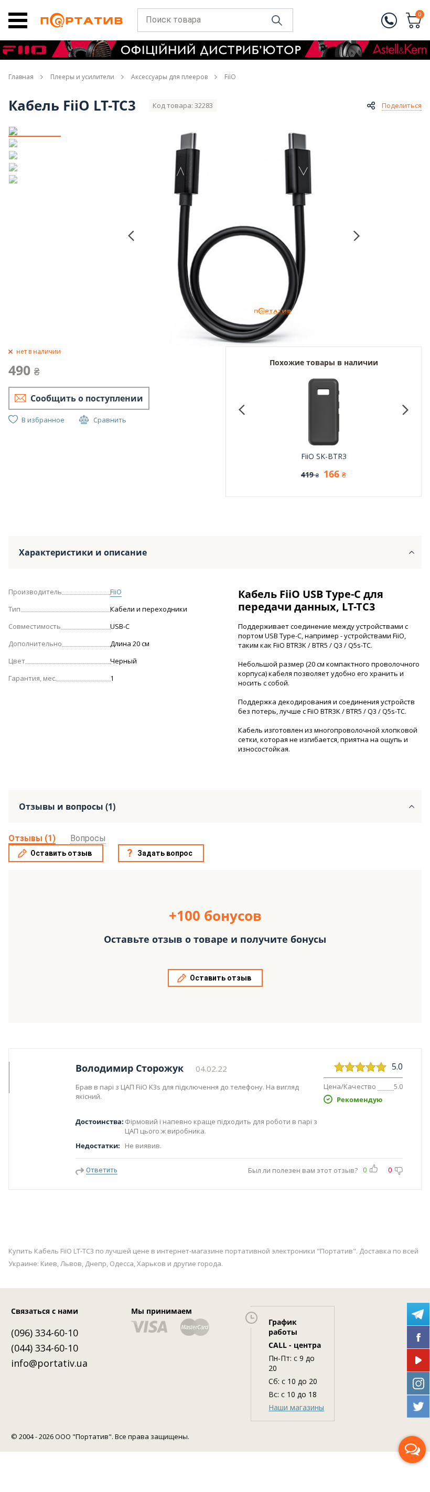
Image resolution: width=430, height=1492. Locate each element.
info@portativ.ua (49, 1363)
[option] (34, 131)
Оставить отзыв (61, 853)
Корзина (420, 15)
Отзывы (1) (32, 838)
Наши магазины (296, 1407)
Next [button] (356, 235)
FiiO (116, 591)
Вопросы (88, 838)
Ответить (101, 1170)
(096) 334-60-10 (44, 1332)
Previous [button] (131, 236)
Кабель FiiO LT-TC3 (72, 105)
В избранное (43, 419)
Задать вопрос (164, 853)
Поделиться (402, 105)
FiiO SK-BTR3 (324, 456)
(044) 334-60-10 (44, 1348)
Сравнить (109, 419)
